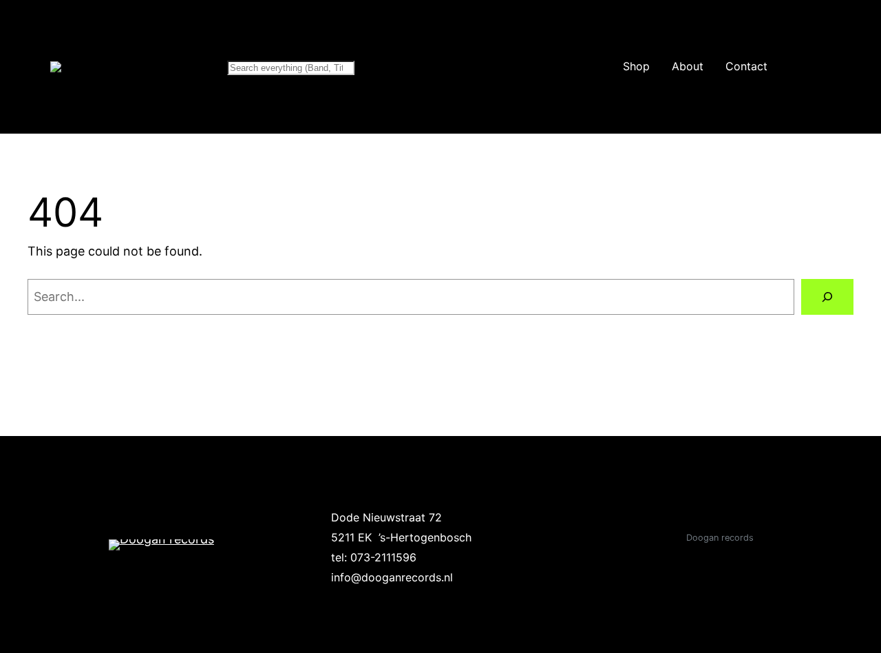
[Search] (827, 297)
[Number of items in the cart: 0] (828, 67)
